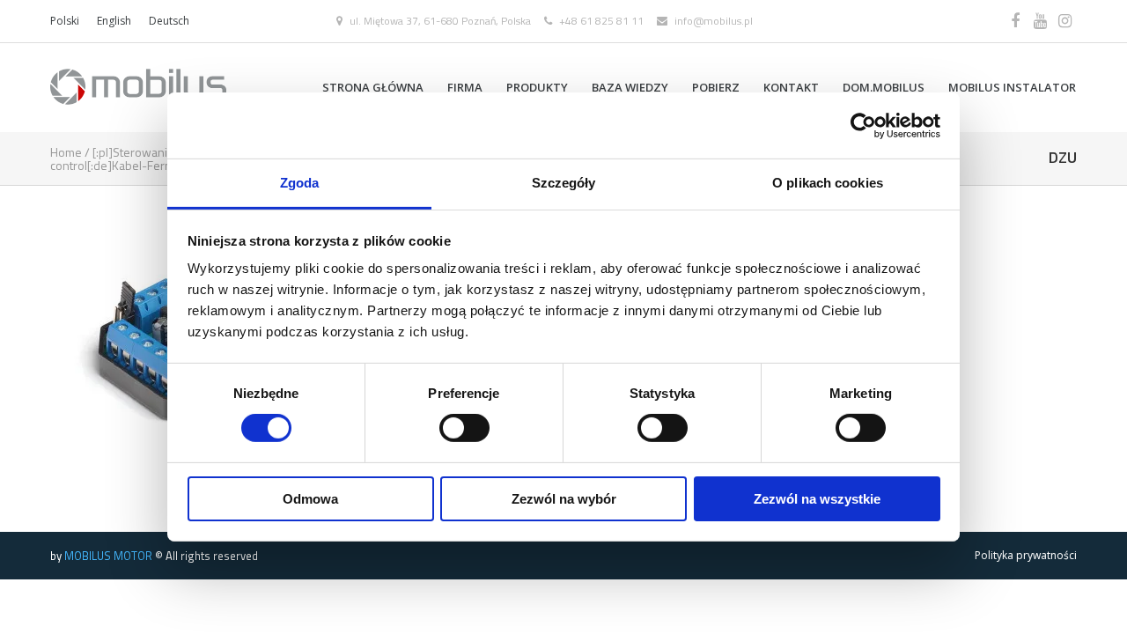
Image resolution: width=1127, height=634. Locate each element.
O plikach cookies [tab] (827, 182)
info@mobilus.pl (713, 20)
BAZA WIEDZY (630, 87)
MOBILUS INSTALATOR (1012, 87)
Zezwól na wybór (564, 498)
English (114, 20)
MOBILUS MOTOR (108, 555)
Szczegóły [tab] (564, 182)
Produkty (537, 87)
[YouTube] (1039, 21)
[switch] (464, 428)
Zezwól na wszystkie (817, 498)
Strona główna (373, 87)
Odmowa (310, 498)
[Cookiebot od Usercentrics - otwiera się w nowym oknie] (863, 125)
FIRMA (464, 87)
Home (66, 152)
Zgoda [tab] (300, 182)
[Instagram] (1064, 21)
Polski (64, 20)
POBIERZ (716, 87)
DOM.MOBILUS (883, 87)
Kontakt (791, 87)
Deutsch (169, 20)
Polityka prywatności (1026, 555)
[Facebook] (1015, 21)
